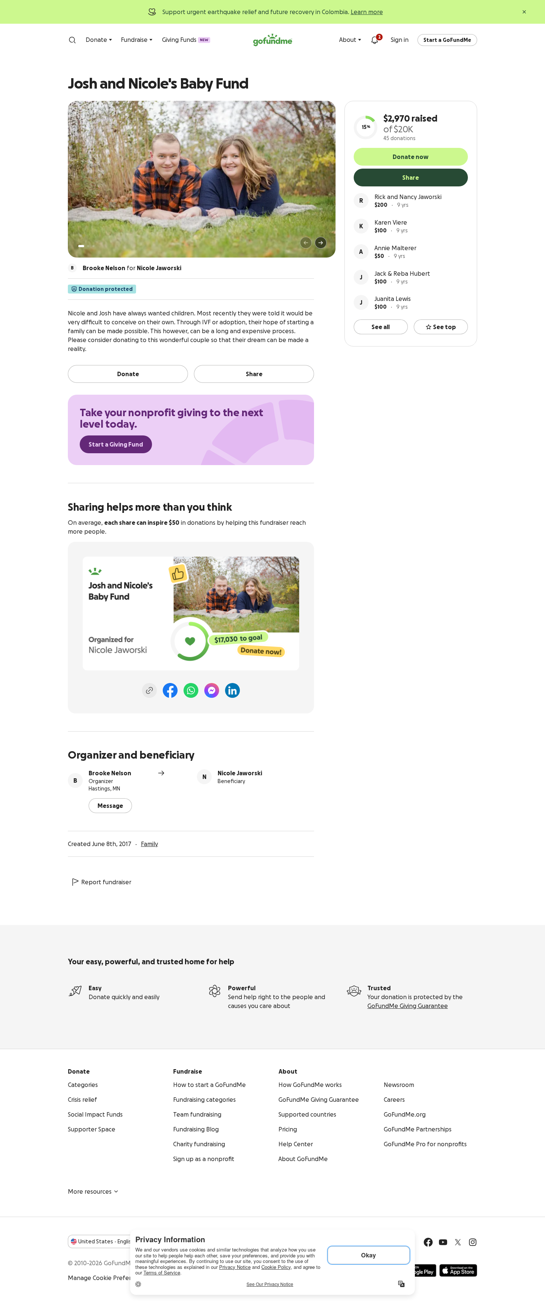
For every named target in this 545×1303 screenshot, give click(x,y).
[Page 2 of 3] (88, 246)
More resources (90, 1191)
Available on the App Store (458, 1270)
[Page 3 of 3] (93, 246)
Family (149, 844)
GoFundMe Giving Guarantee (407, 1005)
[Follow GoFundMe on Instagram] (472, 1242)
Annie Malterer (395, 248)
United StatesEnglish (106, 1241)
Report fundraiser (106, 882)
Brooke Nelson (110, 773)
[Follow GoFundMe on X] (457, 1242)
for (132, 268)
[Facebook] (170, 690)
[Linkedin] (232, 690)
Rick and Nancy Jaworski (408, 196)
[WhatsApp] (191, 690)
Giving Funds (185, 39)
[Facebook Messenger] (211, 690)
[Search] (72, 40)
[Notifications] (374, 40)
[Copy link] (149, 690)
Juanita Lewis (392, 298)
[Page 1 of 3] (81, 246)
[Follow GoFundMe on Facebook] (428, 1242)
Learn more (367, 12)
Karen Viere (390, 222)
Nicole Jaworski (240, 773)
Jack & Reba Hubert (402, 273)
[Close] (524, 12)
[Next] (321, 243)
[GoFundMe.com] (272, 40)
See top (444, 327)
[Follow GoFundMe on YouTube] (443, 1242)
